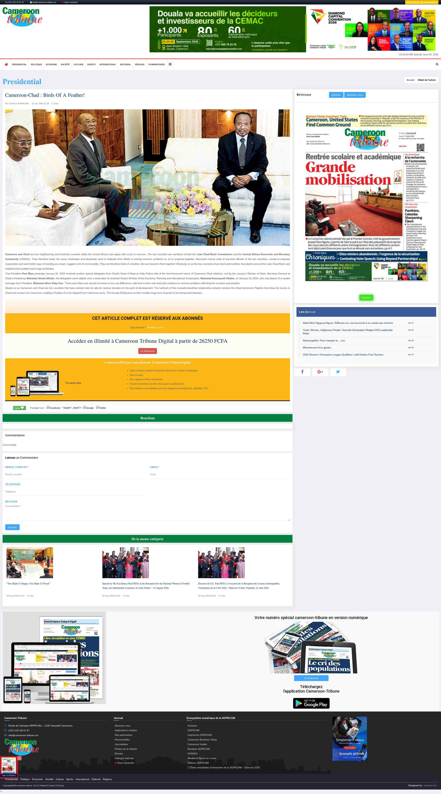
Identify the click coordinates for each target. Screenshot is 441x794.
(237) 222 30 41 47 (15, 2)
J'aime (17, 408)
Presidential (19, 64)
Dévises (60, 786)
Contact (52, 786)
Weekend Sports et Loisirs (202, 758)
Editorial (125, 64)
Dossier (119, 753)
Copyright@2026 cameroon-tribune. (18, 786)
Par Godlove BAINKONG (17, 103)
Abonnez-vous (355, 95)
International (107, 64)
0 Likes (55, 103)
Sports (91, 64)
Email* (154, 467)
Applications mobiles (126, 730)
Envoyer (12, 527)
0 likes (30, 596)
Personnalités (122, 739)
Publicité (43, 786)
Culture (78, 64)
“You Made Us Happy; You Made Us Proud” (28, 583)
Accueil (410, 80)
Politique (36, 64)
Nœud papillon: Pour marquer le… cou (324, 340)
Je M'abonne (148, 351)
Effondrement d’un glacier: (317, 347)
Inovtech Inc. (431, 785)
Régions (140, 64)
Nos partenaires (123, 735)
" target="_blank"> (72, 407)
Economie (51, 64)
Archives (192, 725)
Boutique (414, 2)
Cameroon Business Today (202, 739)
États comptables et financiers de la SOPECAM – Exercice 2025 (225, 767)
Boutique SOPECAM (199, 748)
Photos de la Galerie (126, 748)
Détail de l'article (427, 80)
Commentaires (156, 64)
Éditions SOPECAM (198, 762)
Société (65, 64)
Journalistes (121, 744)
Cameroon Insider (197, 744)
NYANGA (192, 753)
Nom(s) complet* (16, 467)
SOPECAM (193, 730)
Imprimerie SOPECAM (200, 735)
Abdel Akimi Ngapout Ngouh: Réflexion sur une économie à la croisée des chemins (348, 323)
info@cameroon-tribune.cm (44, 2)
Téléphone (12, 484)
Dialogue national (124, 758)
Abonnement (430, 2)
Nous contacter (71, 2)
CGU (35, 786)
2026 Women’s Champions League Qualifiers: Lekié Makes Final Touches (343, 354)
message (11, 501)
